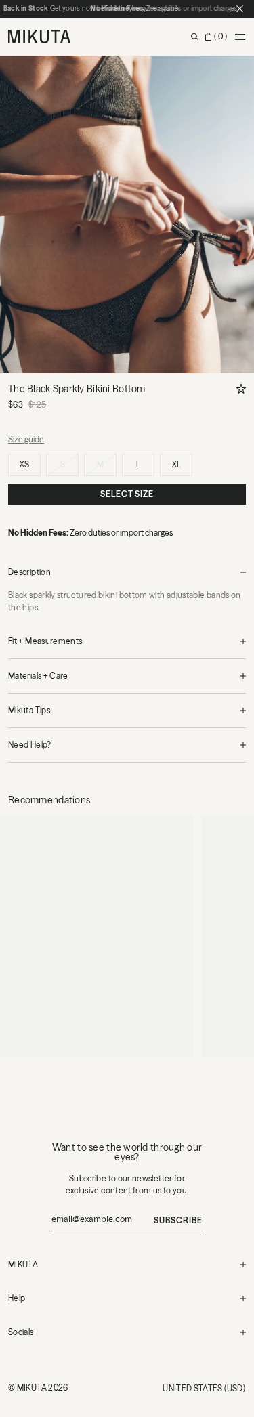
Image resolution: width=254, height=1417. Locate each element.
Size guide (26, 439)
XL (176, 464)
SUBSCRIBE (178, 1220)
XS (24, 464)
